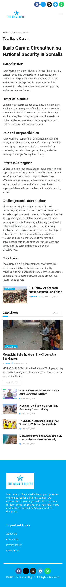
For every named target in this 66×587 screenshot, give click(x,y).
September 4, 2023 (49, 297)
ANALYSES (10, 347)
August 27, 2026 (28, 414)
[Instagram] (49, 4)
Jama (7, 363)
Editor (34, 297)
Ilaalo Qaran (23, 32)
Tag (13, 32)
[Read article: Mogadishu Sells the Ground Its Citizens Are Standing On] (33, 335)
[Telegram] (55, 4)
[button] (60, 14)
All (55, 312)
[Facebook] (37, 4)
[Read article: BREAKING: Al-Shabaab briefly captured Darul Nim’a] (15, 294)
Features (9, 289)
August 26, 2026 (28, 444)
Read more (13, 382)
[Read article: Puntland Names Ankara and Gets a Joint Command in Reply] (10, 394)
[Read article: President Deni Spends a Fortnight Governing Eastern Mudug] (10, 409)
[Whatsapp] (61, 4)
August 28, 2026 (21, 363)
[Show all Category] (60, 313)
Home (5, 32)
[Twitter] (43, 4)
